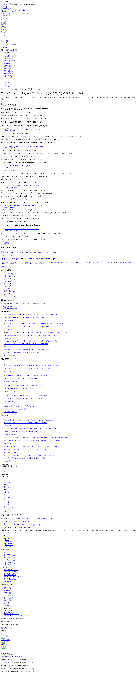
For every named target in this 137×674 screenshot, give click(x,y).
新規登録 (6, 35)
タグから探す (7, 67)
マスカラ (6, 504)
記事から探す (7, 70)
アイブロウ (7, 509)
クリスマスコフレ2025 (10, 296)
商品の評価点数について (11, 570)
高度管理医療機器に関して (11, 614)
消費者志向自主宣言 (9, 564)
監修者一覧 (7, 587)
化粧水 (6, 499)
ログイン (6, 37)
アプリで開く (4, 7)
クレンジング (7, 511)
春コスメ (6, 469)
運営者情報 (7, 552)
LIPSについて (7, 84)
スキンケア (7, 483)
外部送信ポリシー (9, 562)
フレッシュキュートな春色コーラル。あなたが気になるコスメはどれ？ (24, 525)
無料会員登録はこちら (12, 51)
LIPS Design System (9, 578)
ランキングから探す (9, 60)
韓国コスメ (7, 471)
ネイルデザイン (8, 73)
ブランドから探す (9, 58)
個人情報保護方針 (9, 557)
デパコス (6, 501)
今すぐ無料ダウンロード (8, 656)
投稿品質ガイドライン (10, 575)
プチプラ (6, 486)
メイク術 (6, 484)
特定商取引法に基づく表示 (11, 612)
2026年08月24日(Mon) (7, 306)
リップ (6, 479)
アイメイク (7, 497)
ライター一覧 (7, 589)
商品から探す (7, 62)
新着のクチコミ (8, 592)
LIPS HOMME (8, 605)
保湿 (5, 494)
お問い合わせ (7, 86)
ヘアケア (6, 491)
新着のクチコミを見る (10, 65)
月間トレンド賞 (8, 77)
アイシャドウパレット (10, 507)
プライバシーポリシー (10, 560)
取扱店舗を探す (8, 72)
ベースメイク (7, 502)
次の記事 (6, 243)
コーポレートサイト (9, 555)
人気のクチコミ (8, 590)
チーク (6, 496)
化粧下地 (6, 506)
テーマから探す (8, 68)
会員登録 (3, 627)
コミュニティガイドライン (11, 571)
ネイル (6, 489)
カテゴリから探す (9, 57)
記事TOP (6, 523)
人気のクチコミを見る (10, 63)
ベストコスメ (7, 75)
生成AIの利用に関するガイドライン (14, 576)
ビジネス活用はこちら (10, 579)
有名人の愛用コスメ (9, 291)
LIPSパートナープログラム (11, 573)
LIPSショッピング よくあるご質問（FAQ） (16, 615)
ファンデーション (9, 488)
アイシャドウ (7, 481)
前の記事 (6, 242)
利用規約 (6, 559)
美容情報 (6, 602)
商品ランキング (8, 594)
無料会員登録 (18, 656)
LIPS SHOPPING (8, 55)
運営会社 (6, 82)
